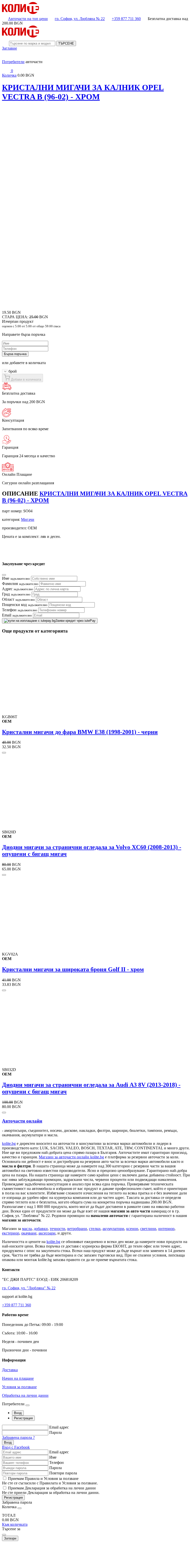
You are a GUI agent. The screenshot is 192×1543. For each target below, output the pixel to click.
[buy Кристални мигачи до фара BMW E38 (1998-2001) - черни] (4, 752)
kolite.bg (9, 1143)
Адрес (17, 589)
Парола (55, 1432)
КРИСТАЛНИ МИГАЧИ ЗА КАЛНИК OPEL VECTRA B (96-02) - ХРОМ (83, 92)
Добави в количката (25, 379)
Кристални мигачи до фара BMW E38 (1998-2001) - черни (80, 732)
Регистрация (13, 1497)
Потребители (13, 62)
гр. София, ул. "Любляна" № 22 (29, 1288)
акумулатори (113, 1228)
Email (17, 615)
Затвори (10, 1538)
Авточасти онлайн (22, 1121)
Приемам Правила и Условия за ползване (43, 1478)
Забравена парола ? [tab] (18, 1437)
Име (16, 578)
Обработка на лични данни (25, 1395)
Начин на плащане (18, 1378)
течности (57, 1228)
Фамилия (20, 583)
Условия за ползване (19, 1387)
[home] (20, 13)
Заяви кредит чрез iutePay (76, 621)
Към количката (15, 1524)
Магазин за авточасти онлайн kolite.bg (71, 1157)
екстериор (10, 1233)
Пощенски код (25, 604)
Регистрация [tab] (23, 1418)
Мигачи (27, 519)
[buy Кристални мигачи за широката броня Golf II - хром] (4, 990)
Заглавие (9, 48)
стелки (94, 1228)
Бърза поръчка (15, 354)
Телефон (19, 610)
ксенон (132, 1228)
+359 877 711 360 (126, 19)
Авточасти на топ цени (28, 19)
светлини (148, 1228)
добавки (41, 1228)
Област (18, 599)
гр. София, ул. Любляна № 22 (80, 19)
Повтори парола (63, 1473)
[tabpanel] (96, 1437)
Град (16, 594)
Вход (8, 1442)
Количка (9, 75)
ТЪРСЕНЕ (66, 43)
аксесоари (47, 1233)
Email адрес (59, 1427)
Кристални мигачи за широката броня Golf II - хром (73, 969)
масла (27, 1228)
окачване (28, 1233)
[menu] (6, 57)
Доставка (10, 1370)
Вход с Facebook (16, 1447)
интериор (166, 1228)
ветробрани (77, 1228)
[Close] (4, 575)
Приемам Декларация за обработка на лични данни (52, 1488)
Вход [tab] (18, 1413)
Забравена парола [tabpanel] (17, 1502)
